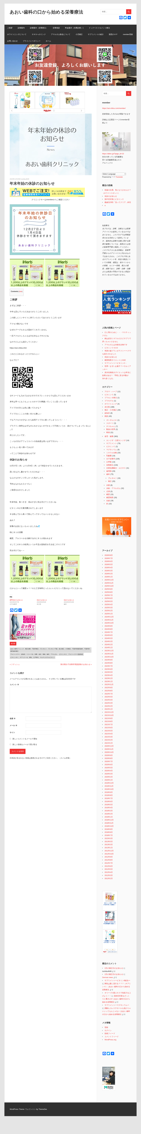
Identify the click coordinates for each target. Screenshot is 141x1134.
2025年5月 (109, 601)
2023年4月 (109, 675)
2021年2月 (109, 740)
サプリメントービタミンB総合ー (117, 980)
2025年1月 (109, 614)
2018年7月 (109, 835)
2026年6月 (109, 561)
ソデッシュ (15, 664)
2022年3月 (109, 703)
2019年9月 (109, 792)
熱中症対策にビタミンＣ (114, 199)
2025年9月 (109, 589)
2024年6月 (109, 635)
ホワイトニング (111, 404)
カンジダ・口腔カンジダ (116, 440)
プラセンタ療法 (111, 398)
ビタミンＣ (109, 395)
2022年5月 (109, 697)
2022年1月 (109, 709)
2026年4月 (109, 568)
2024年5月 (109, 638)
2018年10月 (109, 826)
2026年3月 (109, 571)
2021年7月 (109, 725)
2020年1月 (109, 780)
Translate (119, 177)
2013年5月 (109, 842)
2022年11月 (109, 684)
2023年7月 (109, 666)
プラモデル (109, 401)
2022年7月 (109, 694)
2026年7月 (109, 558)
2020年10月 (109, 752)
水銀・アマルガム (113, 488)
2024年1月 (109, 648)
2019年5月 (109, 805)
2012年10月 (109, 854)
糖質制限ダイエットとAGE (115, 360)
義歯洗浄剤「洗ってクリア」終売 (118, 202)
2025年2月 (109, 611)
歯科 (108, 474)
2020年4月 (109, 771)
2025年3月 (109, 608)
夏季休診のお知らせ (16, 600)
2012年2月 (109, 878)
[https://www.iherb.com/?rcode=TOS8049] (47, 196)
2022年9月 (109, 688)
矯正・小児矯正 (111, 410)
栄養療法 (109, 465)
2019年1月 (109, 817)
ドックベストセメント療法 (99, 28)
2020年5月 (109, 768)
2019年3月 (109, 811)
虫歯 (108, 501)
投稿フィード (110, 1033)
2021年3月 (109, 737)
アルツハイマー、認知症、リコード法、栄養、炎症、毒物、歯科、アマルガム (33, 654)
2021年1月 (109, 743)
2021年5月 (109, 731)
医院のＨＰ (113, 34)
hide (20, 291)
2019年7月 (109, 798)
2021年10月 (109, 715)
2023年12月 (109, 651)
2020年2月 (109, 777)
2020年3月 (109, 774)
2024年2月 (109, 645)
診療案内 (21, 28)
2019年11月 (109, 786)
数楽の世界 (110, 429)
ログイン (108, 1030)
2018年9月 (109, 829)
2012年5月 (109, 869)
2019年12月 (109, 783)
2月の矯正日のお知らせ (114, 968)
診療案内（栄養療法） (38, 28)
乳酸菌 (109, 456)
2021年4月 (109, 734)
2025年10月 (109, 586)
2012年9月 (109, 857)
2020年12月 (109, 746)
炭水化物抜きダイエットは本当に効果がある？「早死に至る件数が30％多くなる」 (116, 375)
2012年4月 (109, 872)
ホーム (48, 41)
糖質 (108, 494)
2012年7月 (109, 863)
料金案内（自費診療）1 (74, 28)
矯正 (110, 481)
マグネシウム (111, 450)
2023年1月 (109, 681)
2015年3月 (109, 838)
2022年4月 (109, 700)
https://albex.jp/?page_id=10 (113, 154)
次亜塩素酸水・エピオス (116, 468)
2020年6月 (109, 765)
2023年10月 (109, 657)
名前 (12, 719)
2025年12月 (109, 580)
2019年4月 (109, 808)
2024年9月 (109, 626)
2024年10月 (109, 623)
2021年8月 (109, 721)
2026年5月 (109, 564)
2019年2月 (109, 814)
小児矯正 (79, 34)
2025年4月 (109, 604)
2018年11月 (109, 823)
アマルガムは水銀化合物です (116, 345)
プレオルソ (112, 478)
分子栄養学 (110, 459)
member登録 (128, 34)
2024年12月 (109, 617)
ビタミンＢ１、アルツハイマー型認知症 (71, 654)
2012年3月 (109, 875)
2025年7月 (109, 595)
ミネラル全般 (111, 453)
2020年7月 (109, 761)
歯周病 (109, 471)
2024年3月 (109, 641)
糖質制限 (109, 498)
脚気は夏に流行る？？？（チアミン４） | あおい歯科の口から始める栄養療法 (116, 987)
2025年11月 (109, 583)
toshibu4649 (25, 179)
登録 (106, 1027)
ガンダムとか (111, 420)
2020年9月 (109, 755)
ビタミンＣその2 (111, 348)
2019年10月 (109, 789)
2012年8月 (109, 860)
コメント (14, 685)
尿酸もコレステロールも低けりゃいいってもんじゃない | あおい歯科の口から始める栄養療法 (116, 1011)
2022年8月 (109, 691)
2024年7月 (109, 632)
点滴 (108, 491)
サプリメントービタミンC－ (116, 363)
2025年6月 (109, 598)
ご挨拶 (9, 28)
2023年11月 (109, 654)
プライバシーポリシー (31, 41)
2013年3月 (109, 845)
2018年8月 (109, 832)
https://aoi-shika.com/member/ (114, 108)
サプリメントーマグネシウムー (117, 1005)
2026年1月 (109, 577)
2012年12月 (109, 851)
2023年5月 (109, 672)
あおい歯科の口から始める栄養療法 (46, 11)
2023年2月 (109, 678)
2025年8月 (109, 592)
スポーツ (109, 423)
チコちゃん (110, 426)
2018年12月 (109, 820)
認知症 (107, 413)
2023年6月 (109, 669)
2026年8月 (109, 555)
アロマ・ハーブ (111, 392)
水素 (108, 485)
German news (107, 977)
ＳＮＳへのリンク (39, 34)
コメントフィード (112, 1037)
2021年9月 (109, 718)
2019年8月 (109, 795)
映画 (108, 432)
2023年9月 (109, 660)
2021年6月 (109, 728)
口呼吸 (109, 462)
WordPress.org (110, 1040)
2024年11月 (109, 620)
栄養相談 (56, 28)
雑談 (106, 416)
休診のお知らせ (42, 600)
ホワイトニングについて (16, 34)
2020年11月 (109, 749)
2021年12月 (109, 712)
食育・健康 (109, 436)
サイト (12, 732)
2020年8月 (109, 758)
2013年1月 (109, 848)
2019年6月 (109, 801)
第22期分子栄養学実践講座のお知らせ (75, 664)
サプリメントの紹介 (96, 34)
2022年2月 (109, 706)
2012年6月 (109, 866)
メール (13, 725)
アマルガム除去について (60, 34)
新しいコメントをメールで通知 (24, 739)
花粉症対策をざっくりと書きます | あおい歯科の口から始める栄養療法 (116, 999)
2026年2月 (109, 574)
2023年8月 (109, 663)
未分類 (13, 643)
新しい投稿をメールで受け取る (24, 744)
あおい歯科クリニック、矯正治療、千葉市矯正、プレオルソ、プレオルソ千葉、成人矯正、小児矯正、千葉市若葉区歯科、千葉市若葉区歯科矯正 (50, 650)
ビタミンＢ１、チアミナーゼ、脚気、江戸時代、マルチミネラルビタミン (32, 657)
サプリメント (111, 443)
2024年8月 (109, 629)
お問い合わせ (12, 41)
